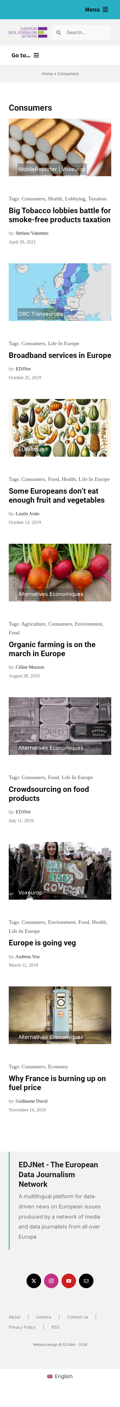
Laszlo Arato (27, 513)
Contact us (77, 1316)
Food (53, 479)
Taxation (97, 199)
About (14, 1316)
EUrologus (31, 449)
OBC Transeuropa (40, 314)
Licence (43, 1316)
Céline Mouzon (30, 667)
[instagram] (51, 1281)
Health (55, 199)
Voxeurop (74, 169)
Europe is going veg (42, 942)
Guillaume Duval (31, 1101)
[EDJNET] (28, 27)
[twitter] (34, 1281)
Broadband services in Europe (60, 355)
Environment (88, 624)
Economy (58, 1066)
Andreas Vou (27, 956)
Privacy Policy (22, 1327)
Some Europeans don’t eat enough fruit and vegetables (57, 495)
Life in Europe (63, 343)
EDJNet (23, 368)
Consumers (33, 199)
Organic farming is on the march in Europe (52, 649)
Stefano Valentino (32, 233)
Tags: (15, 199)
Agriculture (33, 624)
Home (47, 73)
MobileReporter (37, 169)
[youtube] (68, 1281)
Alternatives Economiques (51, 594)
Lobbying (75, 199)
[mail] (86, 1281)
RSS (55, 1327)
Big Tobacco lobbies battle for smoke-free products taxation (60, 215)
